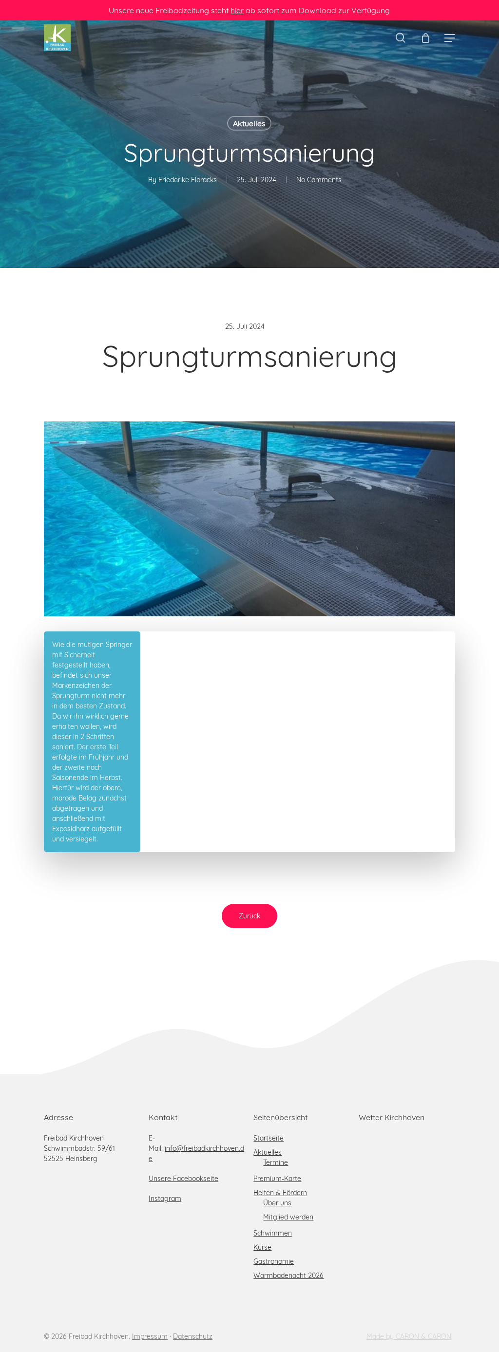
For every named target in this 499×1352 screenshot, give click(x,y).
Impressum (150, 1336)
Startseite (268, 1138)
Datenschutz (192, 1336)
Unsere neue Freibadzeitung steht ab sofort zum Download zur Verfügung (249, 10)
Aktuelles (249, 123)
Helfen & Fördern (280, 1192)
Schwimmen (272, 1233)
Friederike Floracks (187, 179)
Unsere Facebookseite (183, 1178)
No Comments (319, 179)
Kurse (262, 1247)
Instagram (165, 1198)
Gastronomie (273, 1261)
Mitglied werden (288, 1217)
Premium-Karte (277, 1178)
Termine (275, 1162)
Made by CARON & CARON (408, 1336)
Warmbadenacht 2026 (288, 1275)
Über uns (277, 1203)
